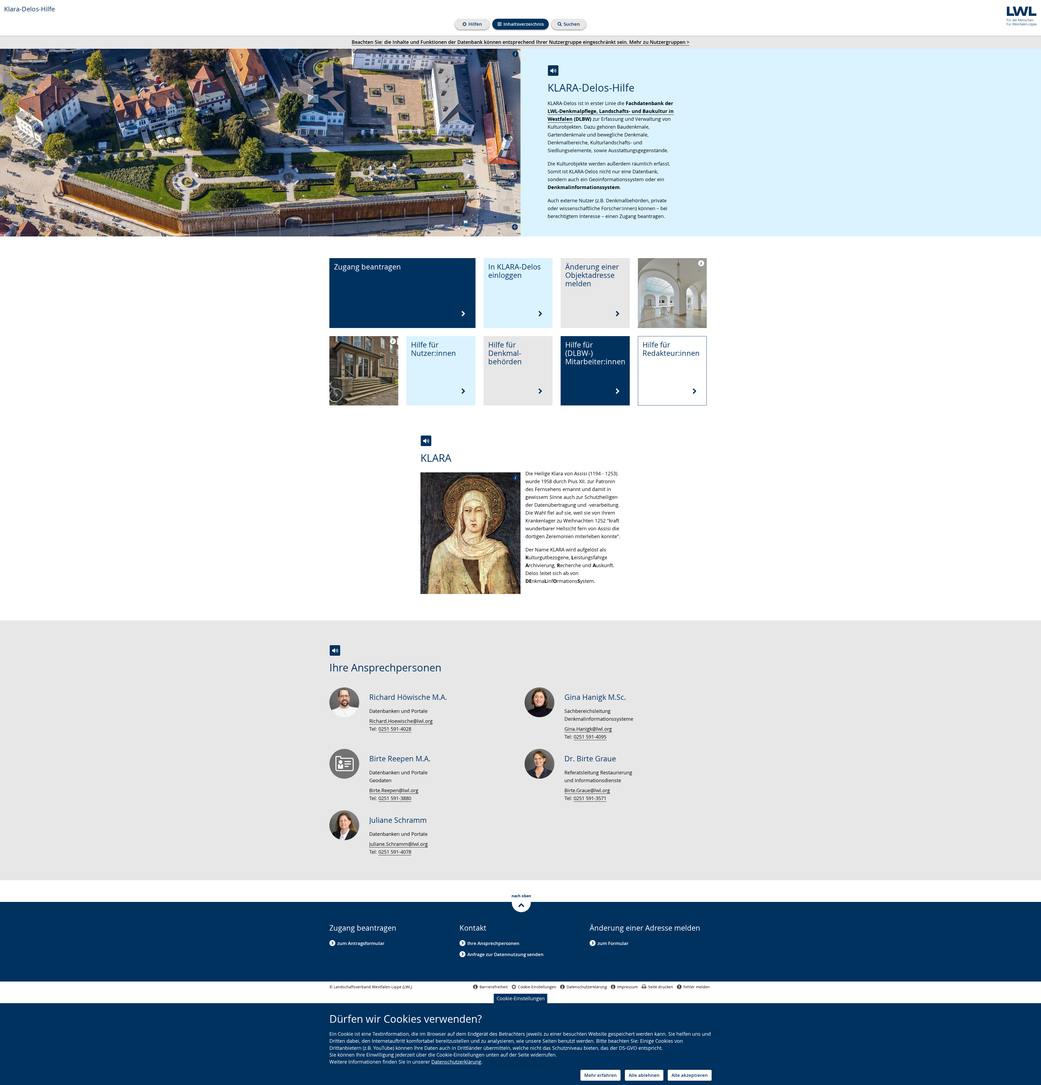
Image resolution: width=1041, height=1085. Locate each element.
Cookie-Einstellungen (521, 998)
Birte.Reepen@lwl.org (393, 790)
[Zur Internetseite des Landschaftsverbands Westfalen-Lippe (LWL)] (1020, 15)
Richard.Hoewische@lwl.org (401, 721)
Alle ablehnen (644, 1075)
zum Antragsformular (360, 943)
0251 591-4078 (394, 852)
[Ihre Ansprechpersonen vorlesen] (334, 650)
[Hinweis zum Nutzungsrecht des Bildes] (514, 54)
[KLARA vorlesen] (426, 440)
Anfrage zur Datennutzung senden (505, 954)
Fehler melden (696, 986)
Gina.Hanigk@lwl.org (588, 729)
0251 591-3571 (590, 798)
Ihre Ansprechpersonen (493, 943)
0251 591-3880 (394, 798)
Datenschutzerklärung (456, 1061)
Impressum (627, 986)
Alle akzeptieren (689, 1075)
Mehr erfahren (600, 1075)
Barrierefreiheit (494, 986)
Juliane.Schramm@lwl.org (398, 844)
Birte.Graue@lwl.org (587, 790)
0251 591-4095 (590, 736)
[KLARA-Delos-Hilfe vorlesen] (553, 70)
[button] (260, 142)
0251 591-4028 (394, 729)
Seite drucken (660, 986)
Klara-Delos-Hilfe (29, 9)
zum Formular (612, 943)
